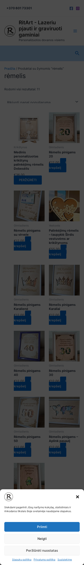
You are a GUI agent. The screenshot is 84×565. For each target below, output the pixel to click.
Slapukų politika (21, 559)
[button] (77, 497)
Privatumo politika (44, 559)
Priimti (42, 527)
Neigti (42, 539)
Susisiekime (65, 559)
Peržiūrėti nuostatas (42, 550)
